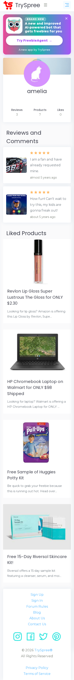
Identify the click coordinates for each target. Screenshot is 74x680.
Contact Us (37, 624)
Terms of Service (37, 674)
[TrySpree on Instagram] (19, 638)
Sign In (37, 601)
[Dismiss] (66, 18)
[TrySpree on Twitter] (44, 638)
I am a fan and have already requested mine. (46, 165)
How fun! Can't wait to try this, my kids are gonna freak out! (48, 205)
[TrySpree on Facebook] (31, 638)
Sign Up (37, 595)
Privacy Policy (37, 668)
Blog (37, 612)
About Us (37, 618)
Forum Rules (37, 606)
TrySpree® (43, 650)
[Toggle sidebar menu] (67, 5)
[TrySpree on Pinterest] (56, 638)
